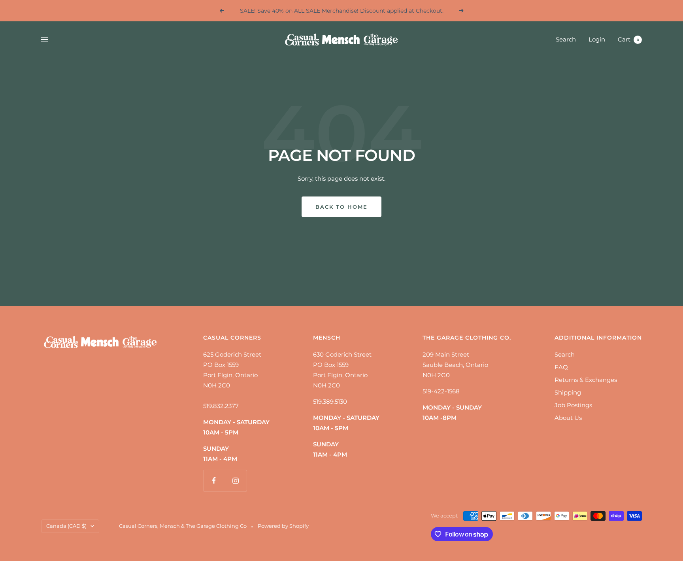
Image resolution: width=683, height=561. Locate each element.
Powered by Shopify (283, 526)
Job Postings (573, 405)
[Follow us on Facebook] (214, 480)
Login (597, 39)
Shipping (568, 392)
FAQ (561, 367)
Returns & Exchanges (586, 379)
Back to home (341, 207)
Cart (628, 39)
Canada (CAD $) (66, 526)
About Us (568, 417)
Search (566, 39)
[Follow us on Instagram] (236, 480)
